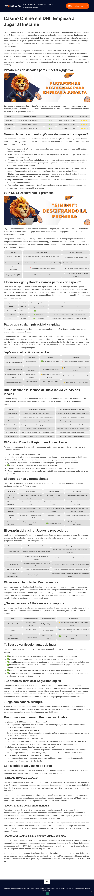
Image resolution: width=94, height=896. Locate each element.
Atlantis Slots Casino (35, 4)
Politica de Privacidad (30, 7)
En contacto (48, 4)
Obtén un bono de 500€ (78, 6)
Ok (47, 893)
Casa (24, 4)
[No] (92, 891)
